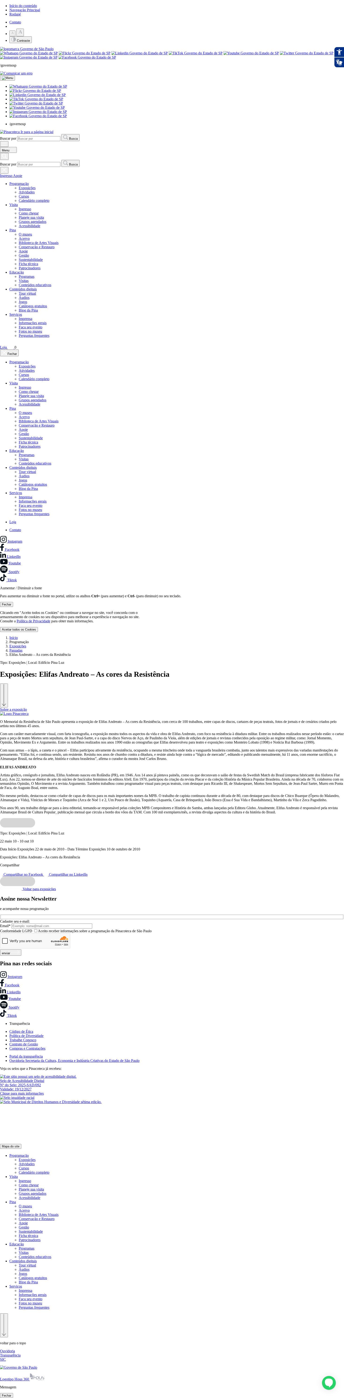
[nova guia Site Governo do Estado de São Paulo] (27, 49)
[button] (38, 86)
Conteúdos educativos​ (35, 285)
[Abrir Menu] (4, 144)
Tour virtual (27, 293)
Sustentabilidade (31, 260)
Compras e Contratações (27, 1048)
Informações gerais (33, 323)
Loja (12, 522)
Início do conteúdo (23, 6)
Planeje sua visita (31, 217)
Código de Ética (21, 1031)
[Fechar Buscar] (4, 170)
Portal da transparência (26, 1056)
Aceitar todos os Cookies (19, 629)
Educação (16, 272)
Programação (19, 184)
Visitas (24, 281)
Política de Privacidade (33, 621)
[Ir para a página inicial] (14, 714)
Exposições (27, 188)
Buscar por (8, 138)
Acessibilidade (29, 226)
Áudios (24, 298)
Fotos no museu (30, 331)
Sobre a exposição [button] (13, 709)
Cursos (24, 196)
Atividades (27, 192)
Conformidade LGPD (16, 931)
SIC (3, 1359)
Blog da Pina (28, 310)
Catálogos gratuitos (33, 306)
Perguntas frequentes (34, 336)
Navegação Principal (24, 10)
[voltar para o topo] (4, 1325)
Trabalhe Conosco (22, 1040)
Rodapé (15, 14)
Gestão (24, 255)
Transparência (10, 1355)
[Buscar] (4, 156)
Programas (26, 276)
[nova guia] (16, 73)
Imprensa (25, 319)
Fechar (6, 604)
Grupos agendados (32, 222)
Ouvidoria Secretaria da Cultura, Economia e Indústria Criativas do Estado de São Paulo (74, 1061)
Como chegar (29, 213)
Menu (6, 150)
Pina (12, 230)
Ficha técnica (28, 264)
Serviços (15, 314)
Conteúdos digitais (23, 289)
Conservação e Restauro (37, 247)
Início (13, 638)
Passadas (15, 650)
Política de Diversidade (26, 1036)
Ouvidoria (7, 1351)
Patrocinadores (29, 268)
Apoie (17, 176)
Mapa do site (10, 1146)
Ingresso (6, 176)
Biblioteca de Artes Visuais (39, 243)
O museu (25, 234)
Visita (13, 205)
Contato (15, 22)
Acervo (24, 239)
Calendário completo (34, 201)
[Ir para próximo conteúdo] (4, 695)
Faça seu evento (30, 327)
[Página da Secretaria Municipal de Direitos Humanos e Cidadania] (17, 1098)
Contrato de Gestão (23, 1044)
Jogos (23, 302)
